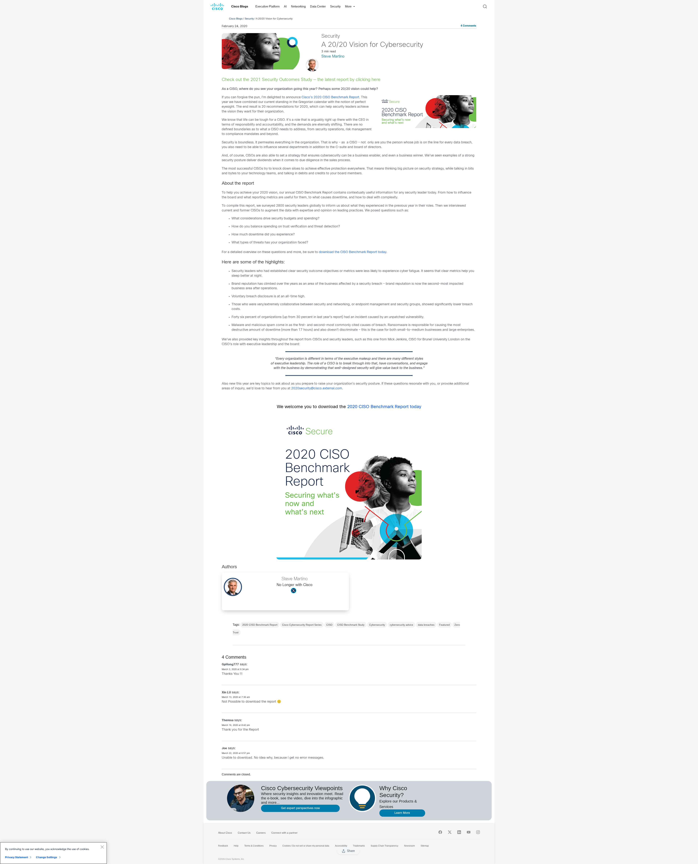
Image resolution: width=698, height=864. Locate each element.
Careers (261, 832)
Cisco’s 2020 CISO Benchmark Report (330, 97)
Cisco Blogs (239, 6)
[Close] (102, 847)
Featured (444, 624)
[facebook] (440, 832)
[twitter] (450, 832)
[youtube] (468, 832)
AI (285, 6)
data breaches (426, 624)
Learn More (402, 813)
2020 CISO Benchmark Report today (384, 407)
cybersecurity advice (401, 624)
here (376, 80)
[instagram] (478, 832)
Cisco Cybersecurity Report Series (302, 624)
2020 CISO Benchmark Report (259, 624)
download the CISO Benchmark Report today (352, 252)
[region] (53, 853)
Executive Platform (267, 6)
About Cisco (225, 832)
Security (335, 6)
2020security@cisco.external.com (316, 388)
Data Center (318, 6)
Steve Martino (332, 56)
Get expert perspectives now (300, 808)
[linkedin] (459, 832)
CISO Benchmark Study (350, 624)
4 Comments (468, 26)
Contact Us (244, 832)
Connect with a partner (284, 832)
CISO (329, 624)
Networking (298, 6)
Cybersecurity (377, 624)
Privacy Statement (16, 857)
